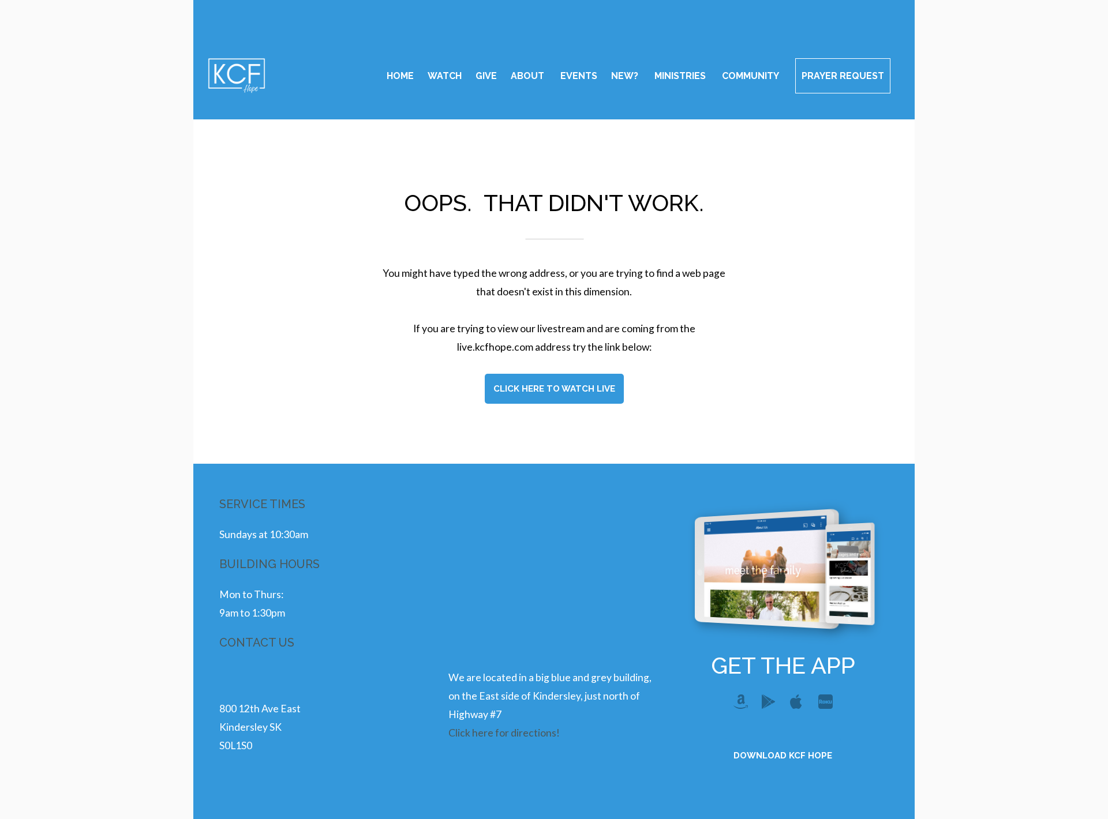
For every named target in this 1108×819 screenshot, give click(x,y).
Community (751, 75)
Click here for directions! (504, 733)
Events (578, 75)
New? (626, 75)
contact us (256, 642)
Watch (445, 75)
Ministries (681, 75)
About (528, 75)
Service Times (262, 504)
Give (486, 75)
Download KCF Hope (782, 755)
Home (400, 75)
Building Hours (269, 564)
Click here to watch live (554, 389)
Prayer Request (843, 75)
